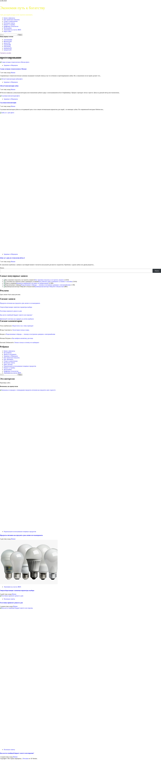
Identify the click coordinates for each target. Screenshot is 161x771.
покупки (7, 46)
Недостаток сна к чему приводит (22, 326)
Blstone (13, 72)
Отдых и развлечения (10, 21)
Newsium (25, 758)
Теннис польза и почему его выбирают (26, 342)
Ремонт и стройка (9, 24)
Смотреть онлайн (5, 53)
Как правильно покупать (12, 19)
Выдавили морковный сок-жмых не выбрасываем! (32, 283)
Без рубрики (8, 352)
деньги (7, 43)
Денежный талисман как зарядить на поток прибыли (17, 319)
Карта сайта (7, 31)
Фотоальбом (8, 28)
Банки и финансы (9, 18)
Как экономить (8, 359)
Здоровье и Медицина (11, 65)
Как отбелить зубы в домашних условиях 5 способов (55, 281)
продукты (7, 50)
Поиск (2, 268)
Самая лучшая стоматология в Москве (13, 69)
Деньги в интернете (10, 354)
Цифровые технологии (11, 26)
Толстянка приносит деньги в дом (11, 311)
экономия (8, 40)
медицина (8, 48)
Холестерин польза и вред (20, 330)
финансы (8, 41)
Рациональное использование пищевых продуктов (20, 366)
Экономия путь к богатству (22, 8)
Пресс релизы (8, 364)
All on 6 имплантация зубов (9, 86)
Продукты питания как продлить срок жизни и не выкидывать (20, 303)
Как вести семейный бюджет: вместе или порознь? (16, 315)
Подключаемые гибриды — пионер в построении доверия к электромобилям (45, 285)
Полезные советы (9, 23)
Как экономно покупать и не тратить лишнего (49, 280)
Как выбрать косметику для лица (22, 338)
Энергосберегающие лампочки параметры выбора (16, 307)
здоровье (7, 45)
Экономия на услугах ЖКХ (12, 30)
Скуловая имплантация (8, 102)
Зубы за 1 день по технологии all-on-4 (12, 258)
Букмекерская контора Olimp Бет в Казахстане (49, 286)
